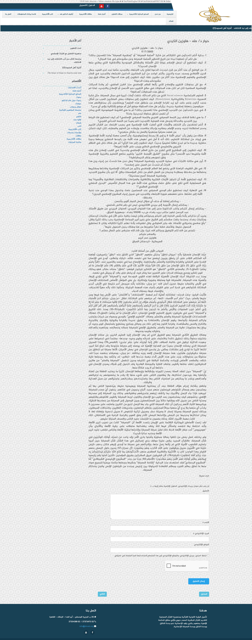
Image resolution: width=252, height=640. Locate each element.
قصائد (78, 123)
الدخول (92, 5)
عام (79, 113)
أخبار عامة (76, 91)
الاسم (205, 522)
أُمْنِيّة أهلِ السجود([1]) (215, 28)
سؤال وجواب (75, 107)
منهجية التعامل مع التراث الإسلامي (66, 53)
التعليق (206, 491)
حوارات (78, 103)
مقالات (78, 136)
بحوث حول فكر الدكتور (71, 100)
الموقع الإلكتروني (201, 544)
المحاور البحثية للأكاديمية (70, 94)
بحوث (78, 97)
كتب (79, 126)
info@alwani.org (86, 626)
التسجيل (83, 5)
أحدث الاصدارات (74, 87)
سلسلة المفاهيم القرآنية (70, 110)
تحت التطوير (75, 48)
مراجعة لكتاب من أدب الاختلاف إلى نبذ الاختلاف (64, 60)
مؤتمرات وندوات (74, 132)
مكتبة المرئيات (74, 142)
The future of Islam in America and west (64, 73)
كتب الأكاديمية (74, 129)
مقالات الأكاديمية (74, 139)
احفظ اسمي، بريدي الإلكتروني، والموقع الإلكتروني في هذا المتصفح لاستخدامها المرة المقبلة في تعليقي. (160, 555)
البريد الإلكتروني (201, 533)
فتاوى (78, 116)
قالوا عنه (77, 119)
